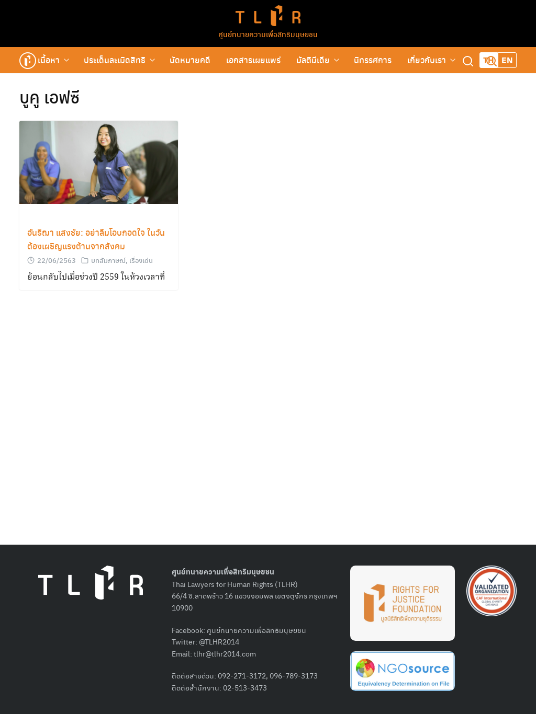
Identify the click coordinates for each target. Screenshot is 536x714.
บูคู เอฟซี (49, 97)
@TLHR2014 (219, 641)
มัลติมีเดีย (313, 60)
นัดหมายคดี (190, 60)
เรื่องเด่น (141, 260)
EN (507, 60)
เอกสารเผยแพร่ (253, 60)
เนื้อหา (49, 60)
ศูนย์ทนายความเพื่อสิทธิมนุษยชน (268, 34)
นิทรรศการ (373, 60)
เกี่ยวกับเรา (426, 60)
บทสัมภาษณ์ (108, 260)
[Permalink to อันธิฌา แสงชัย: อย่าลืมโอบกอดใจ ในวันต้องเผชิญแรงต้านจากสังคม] (98, 161)
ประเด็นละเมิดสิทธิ (115, 60)
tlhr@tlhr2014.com (225, 653)
